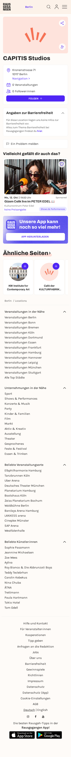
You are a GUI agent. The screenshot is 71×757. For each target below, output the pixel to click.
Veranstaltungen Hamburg (23, 352)
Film (8, 418)
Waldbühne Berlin (17, 505)
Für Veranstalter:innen (35, 629)
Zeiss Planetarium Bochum (23, 500)
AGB (35, 704)
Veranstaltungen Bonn (20, 322)
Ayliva (8, 562)
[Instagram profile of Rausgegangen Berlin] (28, 717)
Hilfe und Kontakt (35, 623)
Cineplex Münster (17, 520)
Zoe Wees (11, 557)
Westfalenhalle (15, 530)
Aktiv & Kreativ (15, 428)
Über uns (35, 658)
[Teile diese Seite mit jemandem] (62, 23)
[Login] (57, 7)
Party (8, 408)
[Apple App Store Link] (22, 735)
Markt (9, 423)
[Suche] (48, 7)
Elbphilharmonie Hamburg (23, 470)
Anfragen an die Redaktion (35, 646)
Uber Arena (12, 480)
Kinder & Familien (17, 413)
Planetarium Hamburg (20, 490)
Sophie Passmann (17, 547)
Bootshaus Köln (16, 495)
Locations (21, 300)
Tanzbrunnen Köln (17, 475)
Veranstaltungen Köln (19, 332)
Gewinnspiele (35, 669)
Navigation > (21, 78)
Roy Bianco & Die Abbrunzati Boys (28, 567)
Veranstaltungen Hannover (23, 357)
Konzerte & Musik (17, 403)
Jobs (36, 652)
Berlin (8, 300)
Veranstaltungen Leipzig (21, 362)
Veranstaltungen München (23, 367)
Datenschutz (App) (35, 692)
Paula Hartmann (16, 597)
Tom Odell (11, 607)
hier (39, 131)
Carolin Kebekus (16, 577)
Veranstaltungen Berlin (20, 317)
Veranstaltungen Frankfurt (23, 347)
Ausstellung (13, 433)
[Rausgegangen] (7, 7)
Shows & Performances (21, 398)
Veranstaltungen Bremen (22, 327)
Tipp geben (35, 640)
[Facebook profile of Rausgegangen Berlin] (36, 717)
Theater (10, 438)
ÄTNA (8, 587)
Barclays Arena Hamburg (22, 510)
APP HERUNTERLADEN (43, 237)
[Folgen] (25, 266)
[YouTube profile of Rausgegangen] (43, 717)
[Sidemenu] (64, 6)
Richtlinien (35, 675)
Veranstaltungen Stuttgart (23, 372)
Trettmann (12, 592)
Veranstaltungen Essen (20, 342)
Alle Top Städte (15, 377)
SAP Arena (12, 525)
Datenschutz (35, 687)
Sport (8, 393)
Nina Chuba (13, 582)
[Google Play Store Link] (49, 735)
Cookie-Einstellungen (35, 698)
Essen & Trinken (16, 454)
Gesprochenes (14, 443)
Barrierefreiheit (35, 664)
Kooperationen (35, 635)
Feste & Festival (16, 448)
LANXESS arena (15, 515)
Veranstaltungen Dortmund (24, 337)
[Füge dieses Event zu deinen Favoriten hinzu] (61, 164)
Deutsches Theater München (24, 485)
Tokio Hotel (12, 602)
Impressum (35, 681)
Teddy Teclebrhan (16, 572)
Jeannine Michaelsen (19, 552)
